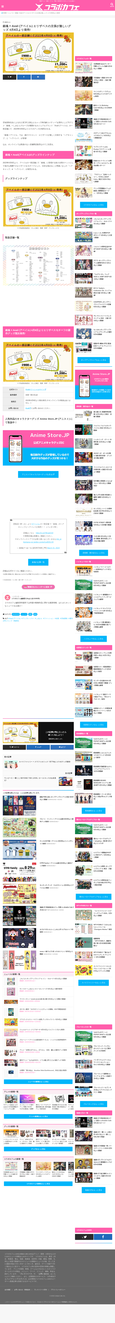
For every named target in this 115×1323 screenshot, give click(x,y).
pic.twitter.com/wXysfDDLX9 (42, 542)
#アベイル (36, 524)
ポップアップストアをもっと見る (93, 360)
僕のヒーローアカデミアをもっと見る (93, 897)
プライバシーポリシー (58, 1290)
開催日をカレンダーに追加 (36, 587)
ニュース (24, 614)
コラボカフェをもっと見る (93, 205)
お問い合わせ (44, 1274)
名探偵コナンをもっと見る (93, 725)
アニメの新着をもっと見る (38, 1116)
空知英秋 (64, 618)
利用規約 (64, 1302)
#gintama (27, 542)
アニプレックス (28, 618)
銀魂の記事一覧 (38, 562)
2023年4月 (15, 614)
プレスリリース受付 (40, 1290)
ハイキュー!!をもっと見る (93, 639)
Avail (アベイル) (14, 618)
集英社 (16, 621)
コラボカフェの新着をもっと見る (38, 1184)
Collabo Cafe (57, 7)
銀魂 (35, 614)
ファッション (49, 618)
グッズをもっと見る (38, 1149)
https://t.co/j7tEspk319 (44, 533)
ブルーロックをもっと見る (93, 1104)
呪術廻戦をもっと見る (93, 811)
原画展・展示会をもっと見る (94, 553)
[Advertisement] (38, 99)
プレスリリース (26, 1274)
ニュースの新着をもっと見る (38, 1082)
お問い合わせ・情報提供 (22, 1290)
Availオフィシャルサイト (34, 389)
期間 (30, 614)
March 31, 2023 (53, 548)
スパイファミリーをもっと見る (93, 983)
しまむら (39, 618)
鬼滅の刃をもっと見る (93, 1190)
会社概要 (7, 1290)
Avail (27, 408)
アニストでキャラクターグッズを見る (37, 474)
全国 (57, 618)
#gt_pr (58, 539)
